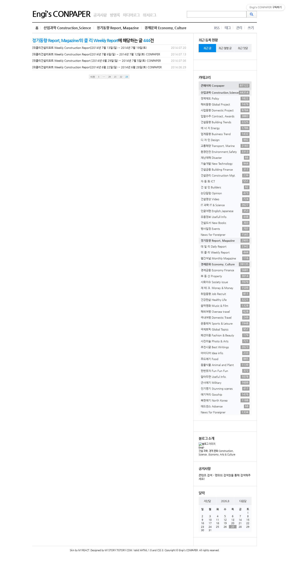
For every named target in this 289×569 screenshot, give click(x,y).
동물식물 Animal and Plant (224, 364)
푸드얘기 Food (224, 359)
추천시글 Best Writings (224, 347)
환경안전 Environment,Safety (224, 151)
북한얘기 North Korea (224, 400)
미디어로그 (131, 15)
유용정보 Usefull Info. (224, 216)
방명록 (115, 15)
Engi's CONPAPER (61, 13)
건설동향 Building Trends (224, 122)
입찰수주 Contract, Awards (224, 116)
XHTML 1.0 (146, 550)
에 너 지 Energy (224, 128)
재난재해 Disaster (224, 157)
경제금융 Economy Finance (224, 270)
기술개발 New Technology (224, 163)
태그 (228, 28)
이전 (92, 76)
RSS (216, 28)
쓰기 (251, 28)
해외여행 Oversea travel (224, 311)
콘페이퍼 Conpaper (224, 85)
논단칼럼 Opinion (224, 193)
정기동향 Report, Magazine (118, 28)
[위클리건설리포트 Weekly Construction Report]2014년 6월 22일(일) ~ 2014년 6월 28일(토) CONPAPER (97, 67)
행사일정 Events (224, 228)
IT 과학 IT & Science (224, 205)
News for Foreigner (224, 234)
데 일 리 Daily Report (224, 246)
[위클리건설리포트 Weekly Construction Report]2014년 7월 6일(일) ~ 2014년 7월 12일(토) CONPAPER (96, 54)
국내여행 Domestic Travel (224, 317)
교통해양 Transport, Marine (224, 145)
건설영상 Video (224, 199)
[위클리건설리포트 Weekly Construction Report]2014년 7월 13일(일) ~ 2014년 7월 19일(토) (89, 47)
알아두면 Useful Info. (224, 376)
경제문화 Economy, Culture (165, 28)
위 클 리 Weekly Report (224, 252)
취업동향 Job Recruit (224, 293)
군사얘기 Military (224, 382)
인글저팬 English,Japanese (224, 211)
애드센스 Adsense (224, 406)
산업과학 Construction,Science (67, 28)
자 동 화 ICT (224, 181)
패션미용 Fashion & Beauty (224, 335)
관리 (239, 28)
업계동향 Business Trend (224, 134)
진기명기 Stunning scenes (224, 388)
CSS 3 (160, 550)
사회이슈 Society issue (224, 282)
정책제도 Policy (224, 98)
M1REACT (83, 550)
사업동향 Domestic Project (224, 110)
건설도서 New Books (224, 222)
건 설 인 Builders (224, 187)
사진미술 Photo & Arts (224, 341)
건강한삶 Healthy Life (224, 299)
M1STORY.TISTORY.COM (118, 550)
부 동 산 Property (224, 276)
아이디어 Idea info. (224, 353)
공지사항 (100, 15)
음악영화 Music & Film (224, 305)
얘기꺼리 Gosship (224, 394)
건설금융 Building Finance (224, 169)
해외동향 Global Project (224, 104)
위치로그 (149, 15)
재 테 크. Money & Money (224, 287)
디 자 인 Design (224, 139)
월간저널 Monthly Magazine (224, 258)
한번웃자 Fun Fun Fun (224, 370)
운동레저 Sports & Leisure (224, 323)
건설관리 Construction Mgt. (224, 175)
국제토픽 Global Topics (224, 329)
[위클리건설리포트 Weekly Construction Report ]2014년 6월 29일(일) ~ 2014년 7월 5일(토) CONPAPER (96, 60)
